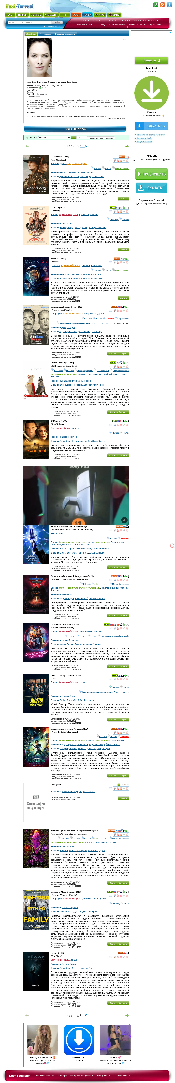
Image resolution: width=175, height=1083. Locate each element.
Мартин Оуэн (68, 696)
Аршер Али (86, 968)
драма (101, 314)
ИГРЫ (102, 15)
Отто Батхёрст (70, 172)
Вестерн (55, 163)
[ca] (120, 208)
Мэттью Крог (108, 323)
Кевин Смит (67, 594)
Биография (56, 314)
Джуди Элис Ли (96, 553)
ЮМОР (76, 15)
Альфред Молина (68, 748)
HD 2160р (114, 219)
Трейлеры (155, 25)
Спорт (96, 899)
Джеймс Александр (69, 791)
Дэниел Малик (78, 278)
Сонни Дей (65, 553)
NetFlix (61, 533)
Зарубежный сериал (77, 163)
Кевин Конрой (81, 598)
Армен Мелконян (100, 549)
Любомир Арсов (83, 549)
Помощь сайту (103, 1075)
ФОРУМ (87, 15)
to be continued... (122, 169)
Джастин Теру (84, 331)
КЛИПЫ (116, 15)
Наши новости (137, 25)
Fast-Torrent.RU (23, 5)
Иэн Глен (75, 968)
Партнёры (62, 1075)
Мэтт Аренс (69, 549)
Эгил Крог (96, 323)
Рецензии (124, 20)
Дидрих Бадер (67, 598)
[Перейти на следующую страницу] (127, 146)
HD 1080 (97, 169)
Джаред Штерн (71, 381)
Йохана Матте (113, 744)
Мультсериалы (103, 542)
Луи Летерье (68, 846)
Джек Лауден (80, 912)
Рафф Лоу (65, 700)
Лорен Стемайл (87, 791)
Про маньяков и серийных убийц (115, 636)
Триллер (94, 214)
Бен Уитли (67, 223)
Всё (68, 129)
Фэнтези (55, 377)
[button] (74, 137)
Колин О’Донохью (86, 748)
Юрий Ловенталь (80, 553)
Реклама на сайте (121, 1075)
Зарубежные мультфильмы (64, 374)
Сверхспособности (121, 370)
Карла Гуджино (93, 644)
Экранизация (123, 319)
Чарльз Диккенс (121, 692)
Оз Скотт (97, 274)
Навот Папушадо (70, 640)
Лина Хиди (85, 176)
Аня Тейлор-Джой (96, 850)
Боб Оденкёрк (66, 227)
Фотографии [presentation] (45, 34)
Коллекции (110, 20)
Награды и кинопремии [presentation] (65, 34)
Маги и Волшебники (120, 584)
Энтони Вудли (69, 964)
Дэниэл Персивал (71, 274)
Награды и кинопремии (112, 25)
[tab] (31, 34)
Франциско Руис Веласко (76, 744)
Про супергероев (85, 370)
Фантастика (96, 265)
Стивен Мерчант (70, 907)
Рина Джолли (81, 227)
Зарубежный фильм (68, 214)
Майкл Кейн (76, 700)
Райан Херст (98, 176)
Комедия (82, 374)
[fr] (114, 625)
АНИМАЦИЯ (51, 15)
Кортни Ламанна (94, 278)
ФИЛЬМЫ (22, 15)
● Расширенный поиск (53, 26)
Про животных (103, 370)
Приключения (94, 374)
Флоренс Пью (66, 912)
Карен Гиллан (66, 644)
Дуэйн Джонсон (67, 385)
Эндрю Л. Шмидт (97, 744)
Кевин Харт (81, 385)
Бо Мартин (64, 278)
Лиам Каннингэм (97, 598)
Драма (63, 163)
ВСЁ (10, 15)
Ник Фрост (93, 912)
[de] (117, 625)
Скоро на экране (90, 20)
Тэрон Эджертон (68, 850)
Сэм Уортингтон (79, 441)
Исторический (90, 314)
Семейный (107, 374)
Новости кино (85, 25)
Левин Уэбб (86, 274)
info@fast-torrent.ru (45, 1075)
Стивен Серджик (86, 172)
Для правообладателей (81, 1075)
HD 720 (108, 169)
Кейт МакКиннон (96, 385)
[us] (127, 157)
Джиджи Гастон (69, 437)
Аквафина (82, 850)
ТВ (64, 15)
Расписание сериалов (146, 20)
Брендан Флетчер (97, 227)
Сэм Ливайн (85, 381)
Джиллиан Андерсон (69, 176)
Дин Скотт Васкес (96, 441)
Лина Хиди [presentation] (31, 34)
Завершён (109, 319)
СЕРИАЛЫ (36, 15)
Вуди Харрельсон (68, 331)
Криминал (84, 214)
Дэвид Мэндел (68, 327)
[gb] (119, 676)
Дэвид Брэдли (103, 748)
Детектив (55, 265)
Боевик (54, 214)
